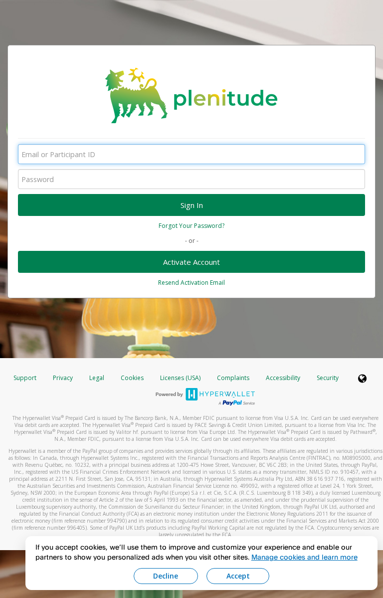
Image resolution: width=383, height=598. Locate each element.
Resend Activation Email (191, 282)
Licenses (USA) (181, 378)
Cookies (132, 378)
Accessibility (283, 378)
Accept (238, 576)
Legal (96, 378)
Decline (165, 576)
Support (24, 378)
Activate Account (191, 262)
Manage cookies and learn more (304, 557)
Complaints (234, 378)
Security (328, 378)
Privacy (63, 378)
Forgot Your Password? (191, 225)
